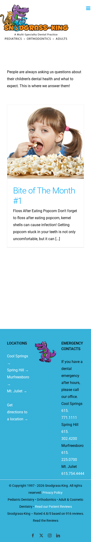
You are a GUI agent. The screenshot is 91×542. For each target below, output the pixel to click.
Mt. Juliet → (17, 391)
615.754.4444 (72, 473)
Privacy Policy (52, 492)
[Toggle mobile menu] (88, 8)
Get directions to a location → (17, 412)
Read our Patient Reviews (53, 506)
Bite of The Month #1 (45, 141)
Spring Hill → (18, 370)
